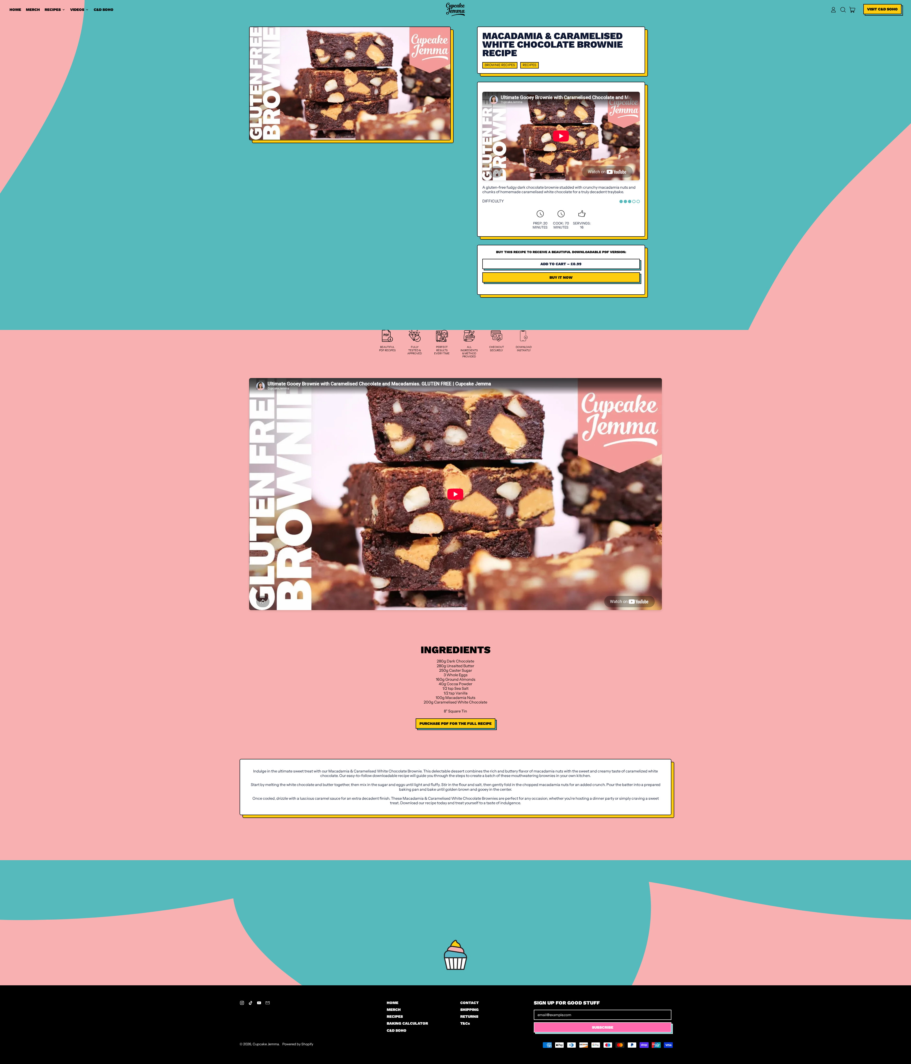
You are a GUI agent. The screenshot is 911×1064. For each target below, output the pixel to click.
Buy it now (560, 277)
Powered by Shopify (297, 1044)
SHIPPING (469, 1009)
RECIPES (395, 1016)
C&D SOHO (103, 9)
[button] (843, 9)
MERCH (33, 9)
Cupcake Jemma (266, 1044)
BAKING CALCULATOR (407, 1023)
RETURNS (469, 1016)
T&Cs (465, 1023)
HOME (15, 9)
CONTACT (469, 1002)
